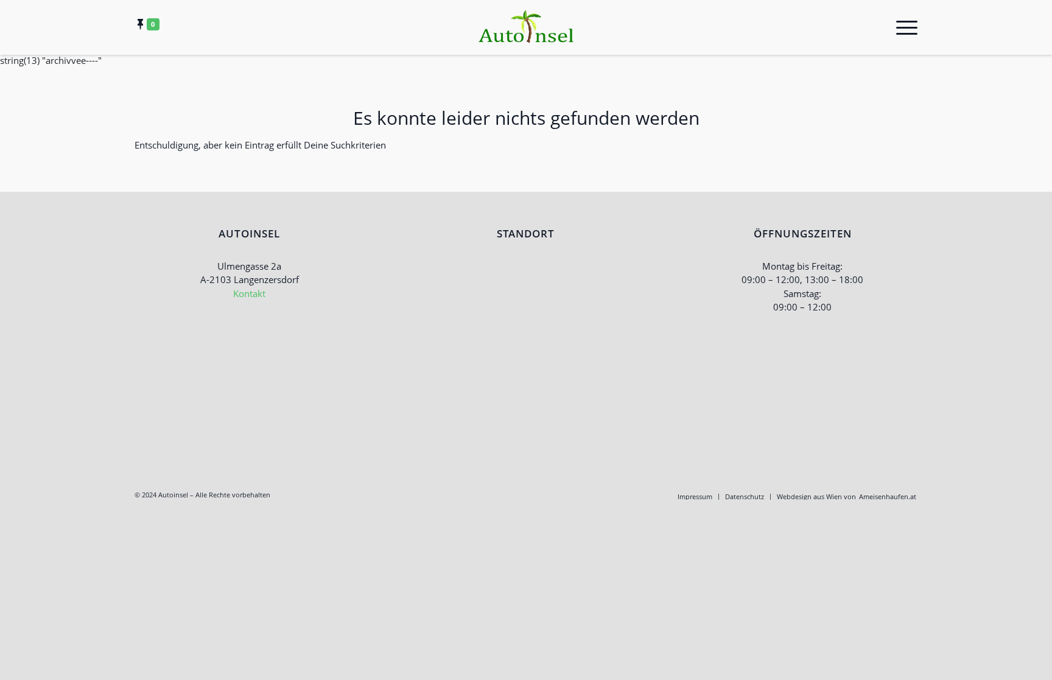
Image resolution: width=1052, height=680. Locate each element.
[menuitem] (695, 497)
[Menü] (902, 27)
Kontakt (249, 293)
